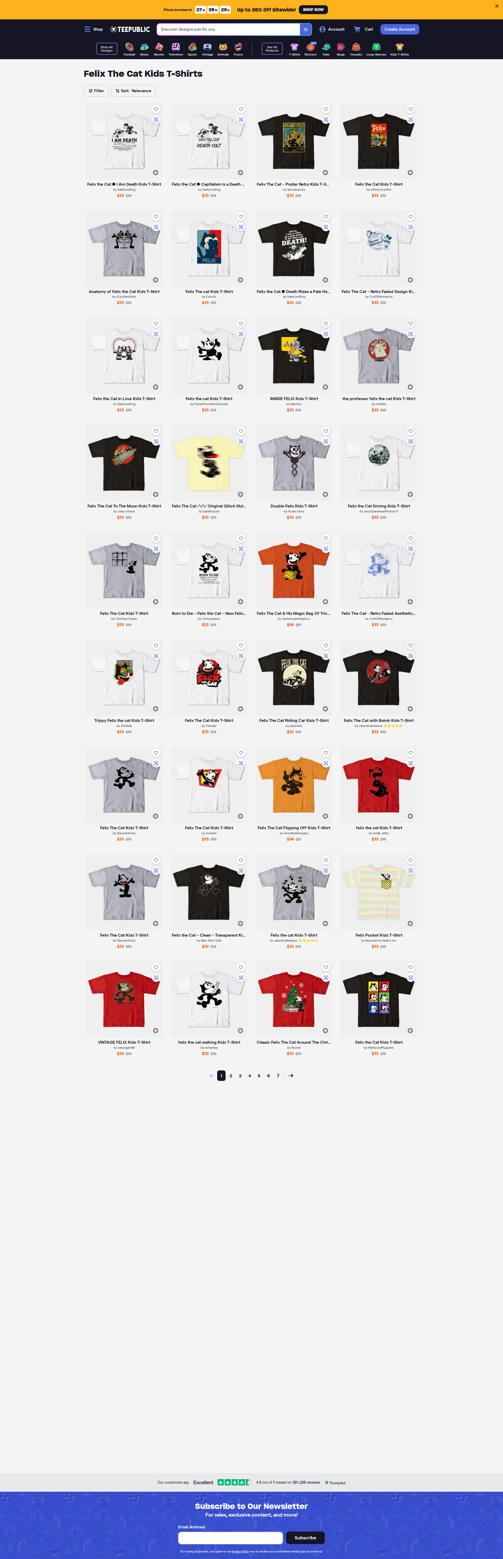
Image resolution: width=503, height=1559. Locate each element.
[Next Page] (291, 1075)
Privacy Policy (240, 1551)
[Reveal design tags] (155, 172)
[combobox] (228, 29)
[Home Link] (130, 29)
